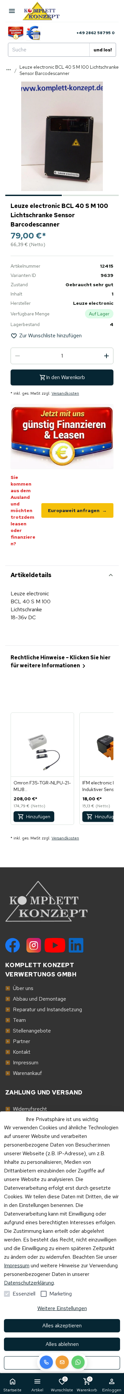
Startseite (12, 1390)
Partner (17, 1041)
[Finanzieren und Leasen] (15, 32)
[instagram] (33, 945)
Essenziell (24, 1293)
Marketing (60, 1293)
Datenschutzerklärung (29, 1282)
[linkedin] (76, 945)
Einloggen (111, 1390)
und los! (103, 50)
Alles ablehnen (62, 1344)
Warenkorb (87, 1384)
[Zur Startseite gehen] (44, 11)
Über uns (19, 988)
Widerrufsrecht (26, 1108)
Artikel (37, 1390)
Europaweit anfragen (77, 510)
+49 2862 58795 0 (95, 32)
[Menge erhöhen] (106, 356)
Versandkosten (65, 393)
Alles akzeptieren (62, 1325)
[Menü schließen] (12, 11)
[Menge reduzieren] (17, 356)
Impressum (16, 1265)
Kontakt (17, 1051)
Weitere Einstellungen (62, 1308)
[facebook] (12, 945)
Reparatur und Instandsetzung (43, 1009)
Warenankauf (23, 1073)
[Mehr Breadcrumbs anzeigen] (8, 69)
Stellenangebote (28, 1030)
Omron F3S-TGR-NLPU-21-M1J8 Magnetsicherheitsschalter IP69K (42, 786)
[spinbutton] (62, 356)
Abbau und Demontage (35, 998)
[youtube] (55, 945)
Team (15, 1020)
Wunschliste (62, 1384)
